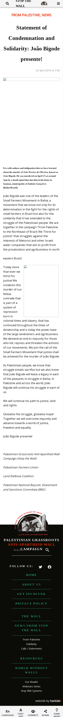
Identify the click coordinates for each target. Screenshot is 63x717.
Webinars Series (31, 686)
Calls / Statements (31, 648)
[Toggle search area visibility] (6, 3)
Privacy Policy (31, 603)
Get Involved (31, 593)
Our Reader (31, 682)
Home (31, 574)
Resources (31, 658)
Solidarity (31, 644)
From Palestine (26, 15)
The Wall (31, 616)
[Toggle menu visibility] (57, 3)
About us (31, 584)
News (46, 15)
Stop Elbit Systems (31, 690)
